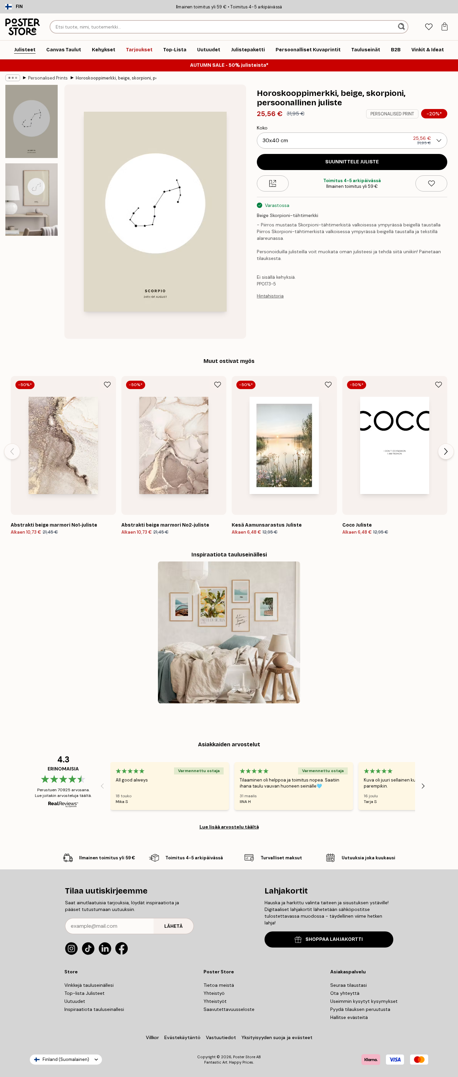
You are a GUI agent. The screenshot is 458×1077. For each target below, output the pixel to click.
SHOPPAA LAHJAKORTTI (334, 939)
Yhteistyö (214, 993)
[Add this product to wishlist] (431, 183)
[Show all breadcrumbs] (12, 77)
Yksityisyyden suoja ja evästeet (276, 1037)
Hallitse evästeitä (349, 1017)
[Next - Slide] (446, 451)
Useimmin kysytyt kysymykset (364, 1001)
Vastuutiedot (221, 1037)
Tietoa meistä (219, 985)
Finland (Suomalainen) (66, 1059)
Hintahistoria (270, 296)
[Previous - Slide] (12, 451)
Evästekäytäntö (182, 1037)
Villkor (152, 1037)
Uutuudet (74, 1001)
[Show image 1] (31, 121)
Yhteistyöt (215, 1001)
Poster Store (244, 1057)
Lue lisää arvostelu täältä (229, 827)
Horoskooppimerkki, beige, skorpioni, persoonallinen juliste (116, 78)
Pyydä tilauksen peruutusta (360, 1009)
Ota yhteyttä (344, 993)
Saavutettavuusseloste (229, 1009)
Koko (262, 128)
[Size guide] (273, 183)
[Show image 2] (31, 199)
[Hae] (402, 27)
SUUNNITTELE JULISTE (352, 162)
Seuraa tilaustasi (348, 985)
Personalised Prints (48, 78)
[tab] (429, 27)
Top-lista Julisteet (84, 993)
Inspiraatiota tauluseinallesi (94, 1009)
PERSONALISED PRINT (392, 114)
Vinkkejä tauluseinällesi (89, 985)
